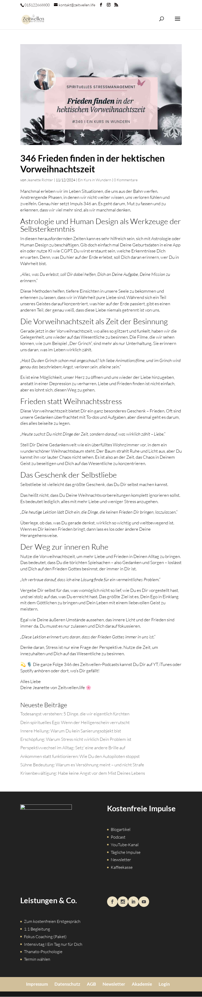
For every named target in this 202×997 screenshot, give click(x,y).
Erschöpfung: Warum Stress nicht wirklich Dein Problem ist (75, 739)
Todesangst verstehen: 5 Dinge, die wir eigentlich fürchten (74, 713)
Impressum (37, 984)
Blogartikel (120, 829)
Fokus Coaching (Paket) (45, 936)
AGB (91, 984)
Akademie (142, 984)
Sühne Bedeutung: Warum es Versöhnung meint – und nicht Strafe (82, 764)
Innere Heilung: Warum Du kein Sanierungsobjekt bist (70, 730)
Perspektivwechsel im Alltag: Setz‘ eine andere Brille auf (72, 747)
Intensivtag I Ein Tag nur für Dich (53, 944)
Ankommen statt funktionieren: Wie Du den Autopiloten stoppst (80, 756)
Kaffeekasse (122, 867)
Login (164, 984)
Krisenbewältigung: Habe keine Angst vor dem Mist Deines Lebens (82, 773)
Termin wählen (37, 959)
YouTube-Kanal (125, 844)
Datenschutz (67, 984)
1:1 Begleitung (37, 929)
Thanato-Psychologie (43, 951)
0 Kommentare (126, 180)
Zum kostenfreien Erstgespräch (52, 921)
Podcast (118, 837)
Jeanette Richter (40, 180)
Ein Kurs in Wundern (94, 180)
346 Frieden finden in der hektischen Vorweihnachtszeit (92, 163)
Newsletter (121, 859)
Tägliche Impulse (125, 852)
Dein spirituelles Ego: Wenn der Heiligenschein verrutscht (75, 722)
